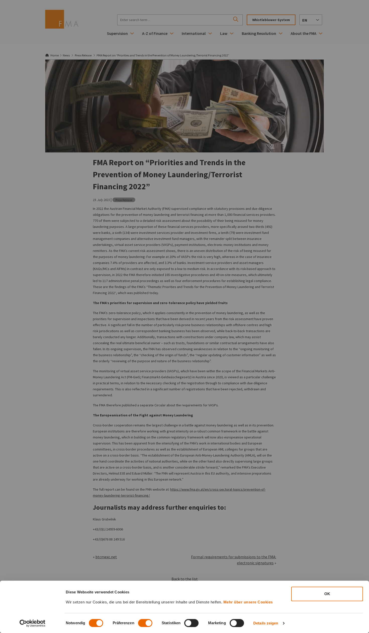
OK (327, 594)
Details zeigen (265, 623)
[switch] (145, 623)
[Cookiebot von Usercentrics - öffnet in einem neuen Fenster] (32, 623)
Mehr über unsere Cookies (248, 602)
